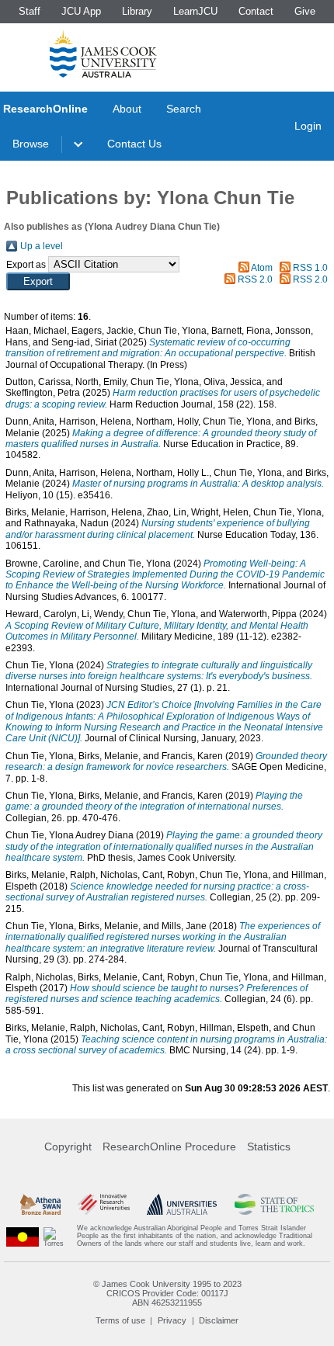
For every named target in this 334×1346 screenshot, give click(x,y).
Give (304, 11)
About (127, 108)
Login (308, 126)
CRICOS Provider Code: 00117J (167, 1293)
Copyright (68, 1146)
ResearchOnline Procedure (169, 1146)
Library (137, 11)
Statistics (269, 1146)
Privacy (172, 1320)
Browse (30, 143)
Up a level (41, 246)
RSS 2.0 (255, 279)
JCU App (81, 11)
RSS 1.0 (310, 267)
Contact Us (134, 143)
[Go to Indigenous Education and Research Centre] (22, 1236)
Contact (255, 11)
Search (183, 108)
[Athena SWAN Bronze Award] (40, 1204)
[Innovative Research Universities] (104, 1204)
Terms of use (120, 1320)
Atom (262, 267)
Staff (29, 11)
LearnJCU (195, 11)
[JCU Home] (103, 53)
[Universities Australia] (182, 1204)
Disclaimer (218, 1320)
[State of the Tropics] (275, 1204)
